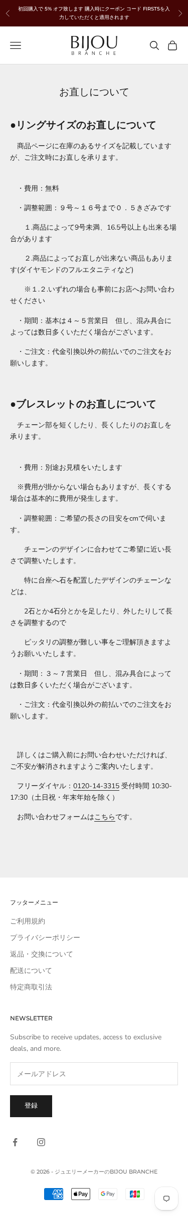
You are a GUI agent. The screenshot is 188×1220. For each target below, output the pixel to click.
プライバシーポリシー (45, 937)
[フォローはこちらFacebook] (15, 1142)
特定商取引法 (31, 987)
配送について (31, 970)
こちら (104, 817)
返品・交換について (41, 954)
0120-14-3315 (96, 786)
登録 (31, 1105)
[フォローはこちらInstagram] (41, 1142)
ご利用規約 (27, 921)
